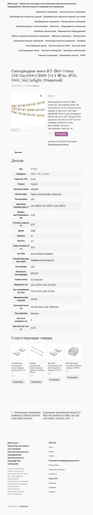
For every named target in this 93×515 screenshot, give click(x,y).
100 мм (34, 299)
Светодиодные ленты (58, 144)
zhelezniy (35, 86)
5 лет (33, 179)
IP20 (33, 224)
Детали (18, 152)
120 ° (33, 266)
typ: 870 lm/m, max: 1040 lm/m (45, 307)
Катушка (34, 313)
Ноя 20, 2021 (16, 86)
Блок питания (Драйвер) (42, 253)
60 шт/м (34, 273)
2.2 (32, 241)
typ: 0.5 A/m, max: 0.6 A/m (43, 291)
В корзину (61, 134)
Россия (34, 184)
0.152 (33, 327)
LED (32, 199)
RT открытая (36, 279)
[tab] (18, 152)
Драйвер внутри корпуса (42, 260)
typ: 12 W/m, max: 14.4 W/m (43, 284)
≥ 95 (33, 215)
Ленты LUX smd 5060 (40, 194)
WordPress (24, 506)
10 (32, 236)
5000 (33, 230)
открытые (56, 194)
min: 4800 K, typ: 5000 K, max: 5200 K (48, 205)
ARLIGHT (35, 189)
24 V (33, 247)
